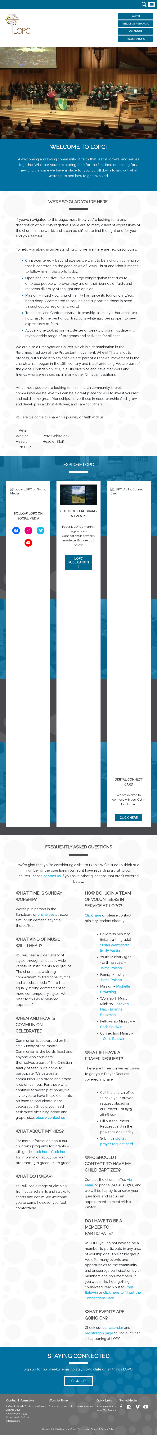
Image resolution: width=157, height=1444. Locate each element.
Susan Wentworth (114, 945)
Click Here (129, 817)
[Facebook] (121, 1407)
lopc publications (78, 562)
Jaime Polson (111, 968)
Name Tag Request (106, 1410)
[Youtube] (145, 1407)
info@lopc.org (13, 1421)
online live (46, 915)
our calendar (112, 1328)
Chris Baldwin (111, 1027)
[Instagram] (129, 1407)
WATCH (136, 16)
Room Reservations (106, 1406)
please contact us (50, 1118)
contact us (52, 876)
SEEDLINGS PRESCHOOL (135, 23)
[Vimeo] (137, 1407)
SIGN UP (78, 1381)
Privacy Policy (108, 1429)
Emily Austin (110, 950)
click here (42, 1152)
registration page (99, 1333)
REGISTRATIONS (136, 38)
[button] (151, 4)
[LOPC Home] (17, 23)
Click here (59, 1152)
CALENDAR (135, 31)
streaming (88, 1406)
